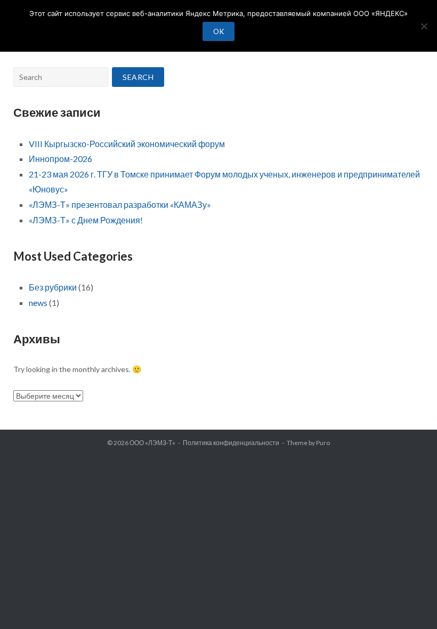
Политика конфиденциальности (231, 443)
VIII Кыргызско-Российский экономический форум (127, 144)
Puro (323, 443)
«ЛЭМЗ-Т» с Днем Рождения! (86, 220)
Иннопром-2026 (60, 159)
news (38, 302)
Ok (218, 31)
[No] (423, 26)
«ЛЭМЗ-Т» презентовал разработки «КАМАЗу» (120, 204)
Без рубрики (53, 287)
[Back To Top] (411, 603)
